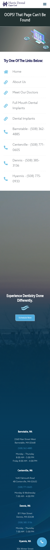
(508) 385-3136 (25, 523)
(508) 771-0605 (25, 487)
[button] (44, 4)
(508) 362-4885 (25, 448)
